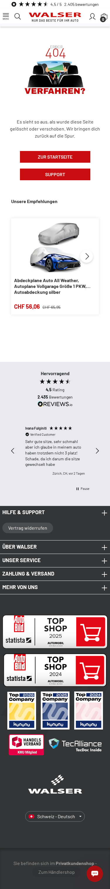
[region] (55, 450)
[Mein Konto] (92, 16)
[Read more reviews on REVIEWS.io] (55, 404)
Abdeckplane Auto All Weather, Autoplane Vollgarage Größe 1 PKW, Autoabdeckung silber (50, 286)
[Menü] (5, 16)
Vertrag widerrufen (27, 528)
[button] (13, 451)
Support (55, 174)
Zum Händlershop (56, 872)
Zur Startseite (55, 156)
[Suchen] (17, 16)
